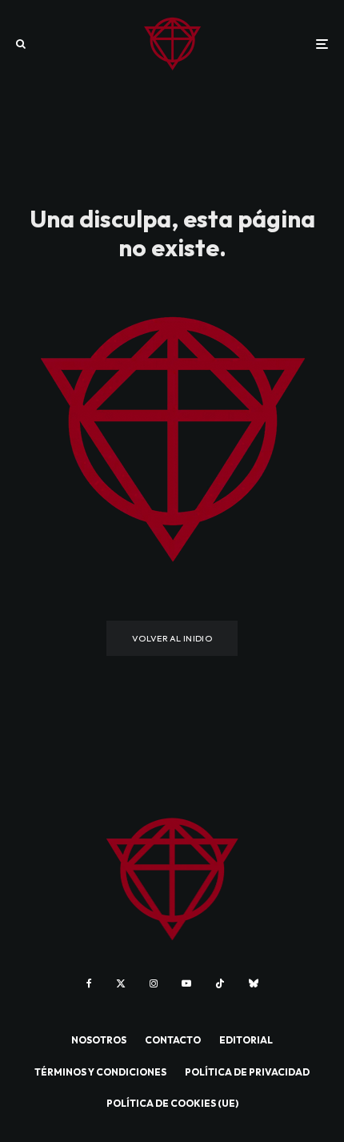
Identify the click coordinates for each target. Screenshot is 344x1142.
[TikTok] (220, 983)
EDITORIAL (246, 1040)
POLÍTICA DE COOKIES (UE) (172, 1103)
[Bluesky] (253, 983)
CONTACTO (173, 1040)
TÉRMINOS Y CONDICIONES (100, 1072)
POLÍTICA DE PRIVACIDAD (247, 1072)
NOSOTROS (98, 1040)
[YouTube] (186, 983)
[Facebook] (89, 983)
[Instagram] (154, 983)
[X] (121, 983)
